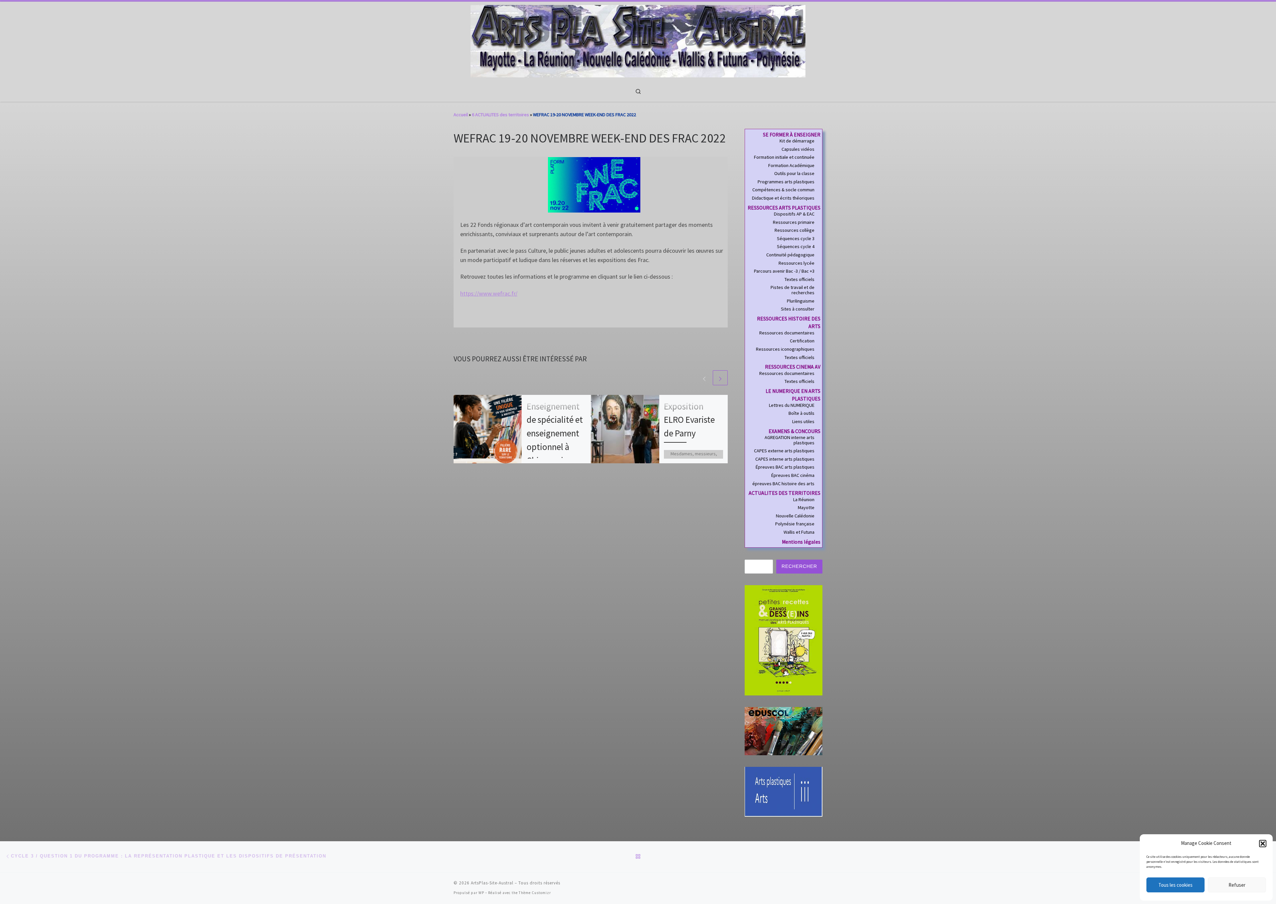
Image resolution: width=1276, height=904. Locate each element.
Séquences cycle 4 (795, 246)
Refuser (1236, 885)
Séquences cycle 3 (795, 238)
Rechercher (799, 566)
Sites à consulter (797, 309)
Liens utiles (803, 421)
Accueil (461, 115)
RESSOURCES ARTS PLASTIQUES (784, 208)
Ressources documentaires (786, 333)
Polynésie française (794, 524)
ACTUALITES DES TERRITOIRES (784, 493)
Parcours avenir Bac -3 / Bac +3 (784, 271)
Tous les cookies (1175, 885)
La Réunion (803, 499)
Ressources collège (794, 230)
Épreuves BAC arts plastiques (785, 467)
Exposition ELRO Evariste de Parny (689, 420)
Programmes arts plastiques (786, 182)
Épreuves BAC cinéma (792, 475)
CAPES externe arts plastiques (784, 451)
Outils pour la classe (794, 173)
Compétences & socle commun (783, 190)
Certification (802, 341)
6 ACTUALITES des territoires (500, 115)
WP (481, 892)
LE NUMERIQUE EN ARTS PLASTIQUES (793, 395)
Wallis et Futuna (799, 532)
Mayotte (806, 507)
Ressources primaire (793, 222)
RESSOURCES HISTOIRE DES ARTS (788, 323)
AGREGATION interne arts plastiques (789, 440)
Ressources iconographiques (785, 349)
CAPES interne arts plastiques (784, 459)
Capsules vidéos (798, 149)
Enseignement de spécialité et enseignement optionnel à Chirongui (555, 433)
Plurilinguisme (800, 301)
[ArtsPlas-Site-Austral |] (638, 40)
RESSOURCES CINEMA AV (792, 367)
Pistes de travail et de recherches (792, 290)
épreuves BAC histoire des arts (783, 484)
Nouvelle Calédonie (795, 516)
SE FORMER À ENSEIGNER (791, 135)
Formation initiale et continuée (784, 157)
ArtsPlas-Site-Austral (492, 883)
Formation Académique (791, 165)
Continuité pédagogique (790, 255)
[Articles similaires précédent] (704, 377)
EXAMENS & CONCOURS (794, 431)
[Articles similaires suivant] (720, 377)
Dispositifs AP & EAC (794, 214)
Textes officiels (799, 279)
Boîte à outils (801, 413)
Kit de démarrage (797, 141)
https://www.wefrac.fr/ (488, 293)
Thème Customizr (535, 892)
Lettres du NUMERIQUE (791, 405)
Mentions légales (801, 542)
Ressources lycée (796, 263)
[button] (1262, 843)
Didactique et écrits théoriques (783, 198)
